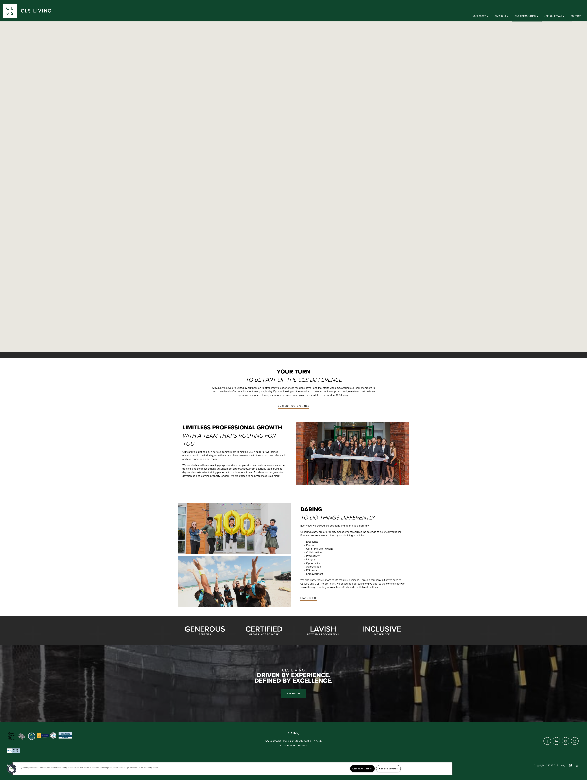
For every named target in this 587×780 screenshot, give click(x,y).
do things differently (357, 525)
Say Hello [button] (293, 693)
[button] (293, 406)
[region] (232, 768)
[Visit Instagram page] (565, 741)
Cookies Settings (388, 768)
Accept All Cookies (362, 768)
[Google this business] (575, 741)
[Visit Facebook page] (547, 741)
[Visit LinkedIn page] (556, 741)
